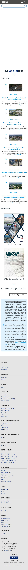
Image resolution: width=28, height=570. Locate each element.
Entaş (2, 491)
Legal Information (5, 397)
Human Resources (5, 518)
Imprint (21, 565)
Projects (3, 387)
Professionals (4, 520)
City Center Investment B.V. (7, 476)
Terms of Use (13, 565)
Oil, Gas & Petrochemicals (7, 424)
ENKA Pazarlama (5, 489)
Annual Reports (4, 367)
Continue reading (17, 105)
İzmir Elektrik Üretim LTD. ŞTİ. (8, 462)
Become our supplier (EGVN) (8, 399)
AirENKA (3, 493)
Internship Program (5, 526)
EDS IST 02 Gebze (5, 503)
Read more (15, 94)
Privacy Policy (7, 565)
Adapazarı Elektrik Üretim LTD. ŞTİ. (9, 460)
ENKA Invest (4, 478)
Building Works (4, 429)
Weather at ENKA (5, 400)
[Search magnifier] (25, 6)
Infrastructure (10, 119)
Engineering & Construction (7, 408)
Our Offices (4, 534)
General (11, 94)
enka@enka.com (8, 550)
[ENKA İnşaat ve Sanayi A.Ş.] (4, 2)
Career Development (6, 524)
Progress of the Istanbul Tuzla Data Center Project (14, 172)
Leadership (4, 369)
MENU (25, 2)
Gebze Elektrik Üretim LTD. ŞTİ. (8, 458)
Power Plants (4, 425)
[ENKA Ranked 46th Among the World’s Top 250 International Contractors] (16, 88)
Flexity (2, 479)
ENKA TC (3, 474)
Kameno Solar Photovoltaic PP (8, 455)
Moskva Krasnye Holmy (6, 472)
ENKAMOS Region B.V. (6, 481)
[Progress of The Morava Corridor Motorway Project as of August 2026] (16, 113)
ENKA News (4, 377)
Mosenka (3, 470)
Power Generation (5, 410)
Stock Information (5, 395)
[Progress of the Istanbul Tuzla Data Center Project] (16, 162)
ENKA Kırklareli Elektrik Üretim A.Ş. (9, 457)
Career (3, 522)
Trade (2, 414)
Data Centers (11, 169)
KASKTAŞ (3, 445)
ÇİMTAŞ (3, 437)
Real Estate (4, 412)
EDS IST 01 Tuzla (5, 501)
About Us (3, 366)
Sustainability (4, 510)
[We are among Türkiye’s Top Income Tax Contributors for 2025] (16, 138)
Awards (3, 379)
